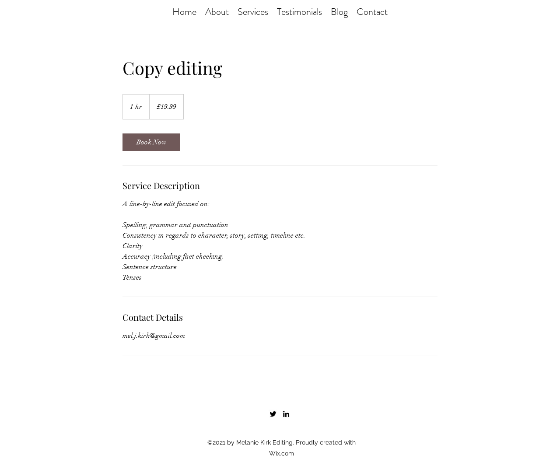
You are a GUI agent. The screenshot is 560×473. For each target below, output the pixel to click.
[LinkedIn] (286, 414)
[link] (151, 142)
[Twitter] (273, 414)
